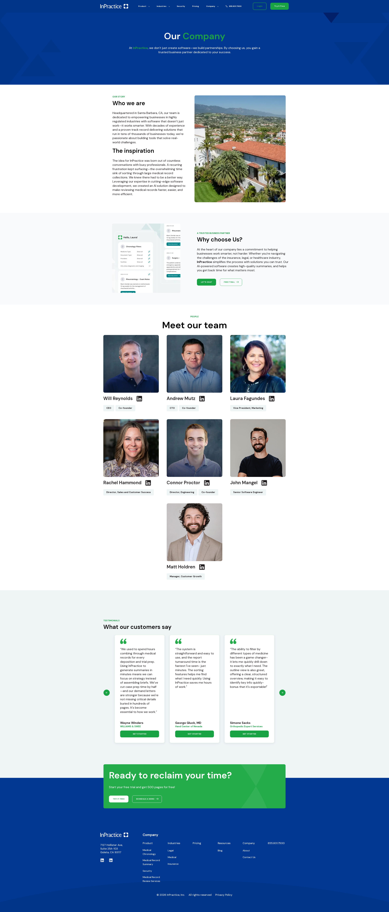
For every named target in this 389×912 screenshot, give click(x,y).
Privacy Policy (223, 894)
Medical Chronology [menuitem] (149, 852)
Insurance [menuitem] (173, 863)
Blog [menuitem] (220, 850)
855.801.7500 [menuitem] (276, 843)
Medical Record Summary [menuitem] (151, 862)
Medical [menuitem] (172, 857)
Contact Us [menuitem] (249, 857)
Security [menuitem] (147, 870)
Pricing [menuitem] (197, 843)
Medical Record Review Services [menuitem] (151, 879)
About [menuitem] (246, 850)
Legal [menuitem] (171, 850)
